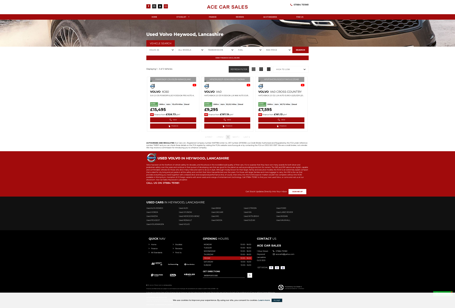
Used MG (215, 216)
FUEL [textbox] (240, 50)
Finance (212, 17)
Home (154, 17)
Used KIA (247, 212)
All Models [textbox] (184, 50)
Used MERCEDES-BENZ (189, 216)
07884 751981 (301, 4)
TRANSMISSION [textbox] (215, 50)
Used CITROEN (250, 208)
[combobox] (160, 50)
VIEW (174, 120)
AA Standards (270, 17)
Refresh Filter (239, 69)
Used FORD (281, 208)
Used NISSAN (282, 216)
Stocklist (181, 17)
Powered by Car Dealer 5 (293, 287)
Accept (276, 300)
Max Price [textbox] (271, 50)
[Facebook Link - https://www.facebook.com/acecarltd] (148, 6)
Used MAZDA (152, 216)
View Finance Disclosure (227, 58)
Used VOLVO (184, 224)
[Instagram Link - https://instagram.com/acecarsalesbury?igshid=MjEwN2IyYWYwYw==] (154, 6)
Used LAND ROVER (284, 212)
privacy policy (168, 285)
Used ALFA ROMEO (154, 208)
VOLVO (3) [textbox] (154, 50)
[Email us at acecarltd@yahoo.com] (166, 6)
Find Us (299, 17)
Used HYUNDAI (185, 212)
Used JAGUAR (217, 212)
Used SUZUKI (249, 220)
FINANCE (174, 126)
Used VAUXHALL (283, 220)
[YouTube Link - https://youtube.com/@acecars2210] (160, 6)
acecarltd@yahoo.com (284, 254)
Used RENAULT (185, 220)
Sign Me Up (297, 192)
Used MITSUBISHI (251, 216)
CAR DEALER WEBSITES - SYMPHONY (294, 288)
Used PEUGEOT (153, 220)
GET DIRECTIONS (211, 271)
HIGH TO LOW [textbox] (283, 69)
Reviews (240, 17)
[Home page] (227, 7)
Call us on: (162, 183)
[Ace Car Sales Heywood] (269, 246)
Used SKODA (216, 220)
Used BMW (216, 208)
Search (300, 50)
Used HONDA (152, 212)
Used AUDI (183, 208)
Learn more (264, 300)
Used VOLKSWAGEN (155, 224)
